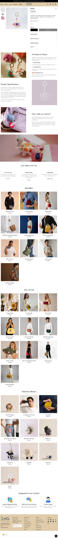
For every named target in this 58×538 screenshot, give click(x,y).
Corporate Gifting (27, 523)
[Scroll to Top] (55, 532)
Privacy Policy (38, 527)
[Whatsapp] (48, 523)
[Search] (47, 4)
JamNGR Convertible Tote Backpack (10, 235)
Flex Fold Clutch (48, 313)
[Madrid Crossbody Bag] (29, 224)
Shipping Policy (39, 520)
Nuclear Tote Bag (48, 360)
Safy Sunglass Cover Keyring (10, 438)
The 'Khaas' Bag (29, 313)
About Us (26, 520)
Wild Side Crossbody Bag (48, 337)
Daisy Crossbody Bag (29, 337)
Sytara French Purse (10, 211)
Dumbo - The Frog (9, 360)
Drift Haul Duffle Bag (10, 384)
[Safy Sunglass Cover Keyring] (10, 428)
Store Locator (38, 529)
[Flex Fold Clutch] (48, 302)
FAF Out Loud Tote (10, 337)
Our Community (27, 522)
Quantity (32, 27)
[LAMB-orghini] (29, 452)
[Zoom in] (25, 9)
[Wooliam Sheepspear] (10, 404)
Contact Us (26, 527)
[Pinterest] (48, 519)
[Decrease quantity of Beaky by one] (31, 30)
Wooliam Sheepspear (10, 415)
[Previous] (3, 1)
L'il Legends (15, 4)
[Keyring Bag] (48, 404)
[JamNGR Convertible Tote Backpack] (10, 224)
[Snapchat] (50, 521)
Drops (6, 4)
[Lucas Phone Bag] (29, 201)
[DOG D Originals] (29, 4)
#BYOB (20, 4)
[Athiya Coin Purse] (10, 248)
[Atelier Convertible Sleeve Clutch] (29, 350)
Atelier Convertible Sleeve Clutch (29, 360)
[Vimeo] (55, 521)
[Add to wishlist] (56, 8)
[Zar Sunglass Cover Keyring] (29, 404)
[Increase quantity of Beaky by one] (36, 30)
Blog (25, 529)
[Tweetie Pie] (48, 452)
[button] (55, 4)
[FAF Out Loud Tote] (10, 326)
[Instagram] (53, 519)
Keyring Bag (48, 415)
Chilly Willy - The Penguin (29, 438)
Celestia (9, 486)
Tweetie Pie (48, 462)
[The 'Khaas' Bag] (29, 302)
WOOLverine (48, 438)
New (10, 4)
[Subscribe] (21, 525)
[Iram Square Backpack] (10, 272)
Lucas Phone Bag (29, 211)
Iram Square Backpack (9, 283)
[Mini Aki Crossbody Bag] (48, 224)
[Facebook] (50, 519)
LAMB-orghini (29, 462)
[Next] (54, 1)
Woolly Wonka (10, 462)
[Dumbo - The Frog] (10, 350)
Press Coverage (27, 525)
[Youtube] (53, 521)
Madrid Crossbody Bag (29, 235)
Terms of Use (38, 525)
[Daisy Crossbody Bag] (29, 326)
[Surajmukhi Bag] (10, 302)
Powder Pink (32, 24)
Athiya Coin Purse (9, 259)
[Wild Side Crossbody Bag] (48, 326)
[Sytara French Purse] (10, 201)
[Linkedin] (48, 521)
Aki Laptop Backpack (29, 259)
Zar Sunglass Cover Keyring (29, 415)
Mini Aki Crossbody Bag (48, 235)
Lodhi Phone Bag (48, 259)
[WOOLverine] (48, 428)
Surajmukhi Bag (10, 313)
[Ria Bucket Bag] (48, 201)
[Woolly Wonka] (10, 452)
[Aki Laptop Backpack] (29, 248)
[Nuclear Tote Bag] (48, 350)
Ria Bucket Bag (48, 211)
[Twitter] (55, 519)
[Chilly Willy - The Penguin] (29, 428)
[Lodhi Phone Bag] (48, 248)
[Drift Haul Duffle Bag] (10, 374)
